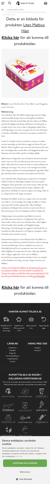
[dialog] (25, 460)
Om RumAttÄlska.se (12, 356)
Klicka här (10, 37)
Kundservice (13, 348)
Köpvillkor (12, 350)
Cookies (12, 361)
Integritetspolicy (12, 359)
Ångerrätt (12, 353)
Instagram (37, 348)
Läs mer (19, 456)
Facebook (37, 350)
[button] (25, 479)
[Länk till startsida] (2, 10)
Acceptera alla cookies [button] (25, 463)
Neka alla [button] (25, 472)
